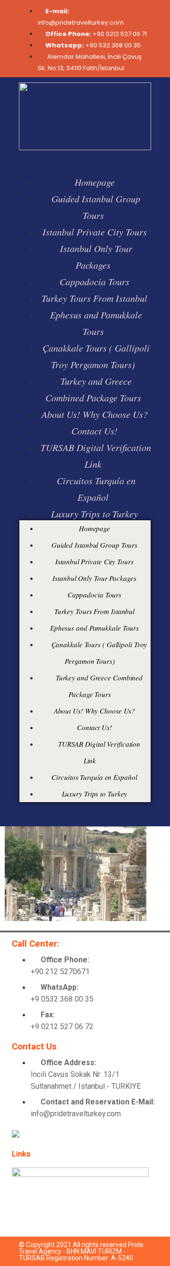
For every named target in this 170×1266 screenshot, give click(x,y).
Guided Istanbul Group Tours (95, 206)
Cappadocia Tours (94, 281)
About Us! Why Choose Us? (95, 414)
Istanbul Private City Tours (94, 232)
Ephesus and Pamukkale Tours (96, 322)
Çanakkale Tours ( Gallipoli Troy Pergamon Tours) (96, 356)
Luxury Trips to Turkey (94, 513)
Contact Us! (94, 431)
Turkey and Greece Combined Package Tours (93, 389)
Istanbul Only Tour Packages (96, 256)
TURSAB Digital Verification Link (96, 455)
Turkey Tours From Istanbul (94, 298)
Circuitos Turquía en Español (96, 488)
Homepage (95, 182)
